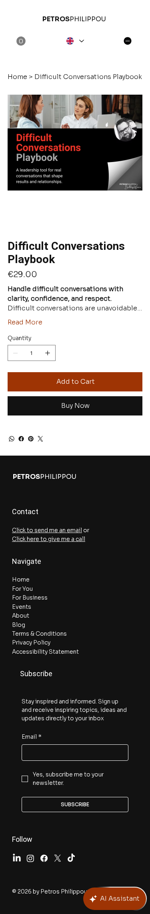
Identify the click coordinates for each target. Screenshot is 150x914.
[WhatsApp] (12, 439)
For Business (30, 597)
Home (21, 579)
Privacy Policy (31, 642)
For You (22, 588)
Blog (18, 624)
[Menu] (127, 41)
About (20, 615)
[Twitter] (40, 439)
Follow (22, 839)
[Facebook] (21, 439)
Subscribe (32, 673)
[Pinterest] (31, 439)
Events (21, 606)
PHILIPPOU (74, 19)
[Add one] (48, 353)
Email (32, 736)
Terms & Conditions (39, 633)
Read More (25, 322)
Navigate (26, 561)
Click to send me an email (47, 530)
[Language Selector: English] (74, 41)
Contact (25, 511)
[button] (21, 41)
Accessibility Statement (45, 651)
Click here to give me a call (48, 539)
